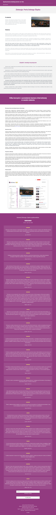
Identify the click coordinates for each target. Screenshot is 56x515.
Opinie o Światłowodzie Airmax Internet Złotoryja (28, 506)
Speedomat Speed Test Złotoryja (28, 507)
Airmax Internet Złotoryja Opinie (28, 504)
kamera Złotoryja (17, 126)
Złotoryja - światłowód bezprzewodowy (28, 510)
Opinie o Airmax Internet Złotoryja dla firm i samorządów (28, 508)
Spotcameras (5, 4)
